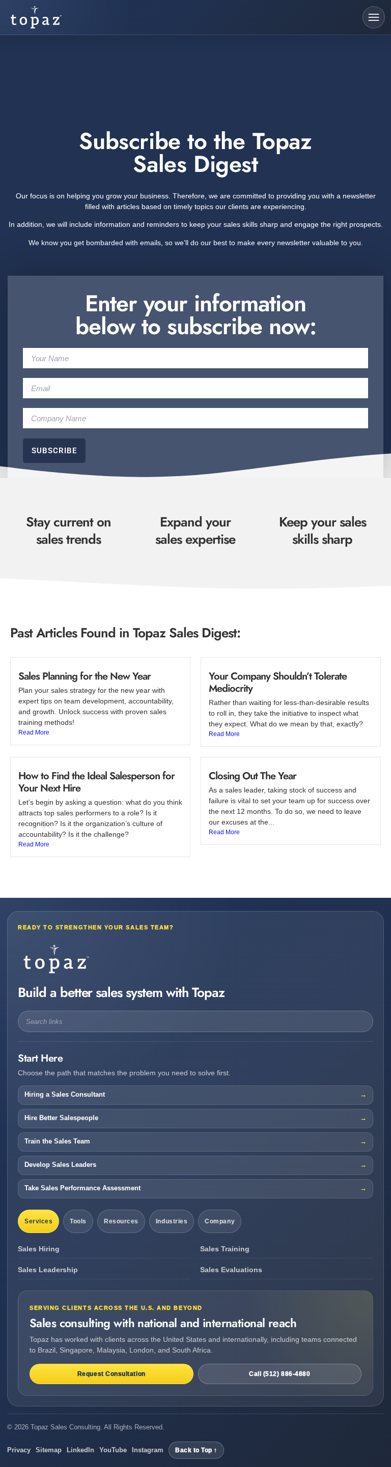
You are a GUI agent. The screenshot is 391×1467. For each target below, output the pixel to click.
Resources (121, 1221)
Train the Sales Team (57, 1141)
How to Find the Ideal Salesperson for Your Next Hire (96, 782)
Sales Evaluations (231, 1270)
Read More (33, 732)
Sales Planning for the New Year (84, 676)
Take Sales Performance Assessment (82, 1188)
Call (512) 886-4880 (279, 1373)
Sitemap (49, 1450)
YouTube (113, 1450)
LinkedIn (80, 1450)
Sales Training (224, 1249)
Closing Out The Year (252, 776)
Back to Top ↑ (196, 1450)
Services (38, 1221)
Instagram (147, 1450)
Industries (171, 1221)
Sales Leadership (48, 1270)
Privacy (19, 1450)
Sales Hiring (39, 1249)
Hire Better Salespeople (61, 1118)
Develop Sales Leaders (60, 1164)
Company (220, 1221)
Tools (78, 1221)
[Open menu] (373, 17)
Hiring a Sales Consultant (64, 1094)
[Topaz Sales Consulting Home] (54, 17)
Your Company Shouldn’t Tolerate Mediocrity (278, 682)
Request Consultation (111, 1373)
